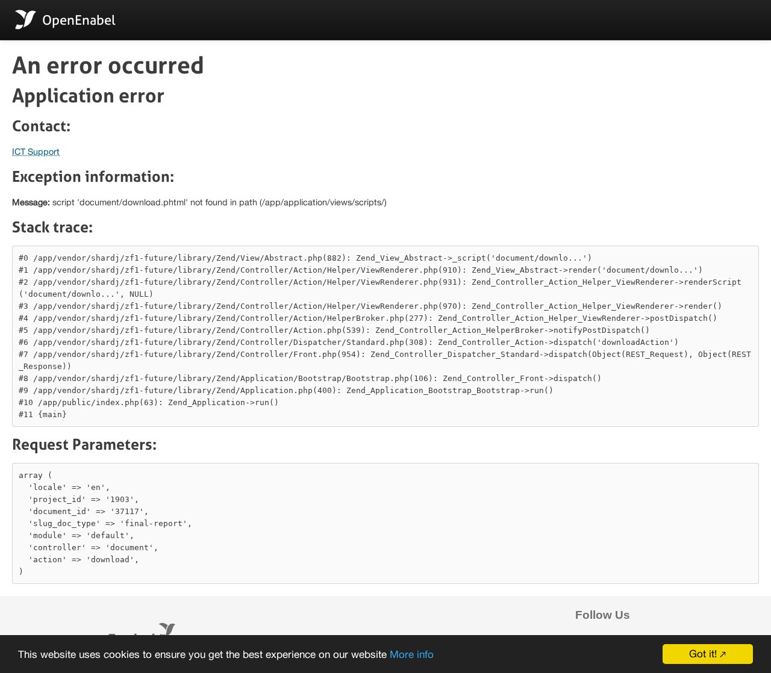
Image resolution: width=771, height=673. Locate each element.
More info (412, 654)
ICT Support (36, 151)
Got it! (703, 654)
